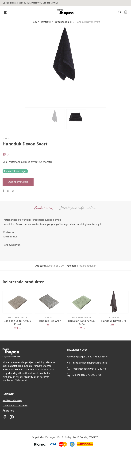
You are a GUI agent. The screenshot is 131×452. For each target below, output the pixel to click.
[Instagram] (12, 418)
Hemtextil (45, 21)
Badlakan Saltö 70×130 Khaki (17, 322)
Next (128, 66)
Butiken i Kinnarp (12, 400)
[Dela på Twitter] (8, 190)
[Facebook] (5, 418)
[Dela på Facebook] (3, 190)
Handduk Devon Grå (113, 321)
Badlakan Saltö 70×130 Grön (81, 322)
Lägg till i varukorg (18, 181)
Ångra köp (8, 410)
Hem (34, 21)
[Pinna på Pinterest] (13, 190)
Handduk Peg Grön (49, 321)
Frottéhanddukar (63, 21)
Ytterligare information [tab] (78, 207)
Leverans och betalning (15, 405)
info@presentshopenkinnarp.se (90, 362)
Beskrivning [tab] (44, 207)
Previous (3, 66)
